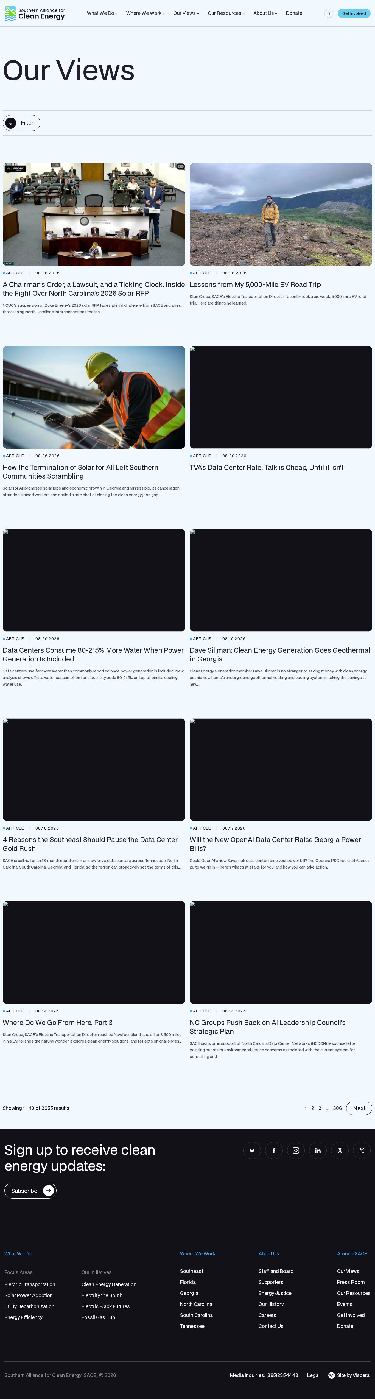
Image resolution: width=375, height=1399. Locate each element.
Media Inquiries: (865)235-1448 (264, 1375)
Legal (313, 1375)
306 (337, 1108)
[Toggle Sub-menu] (116, 14)
